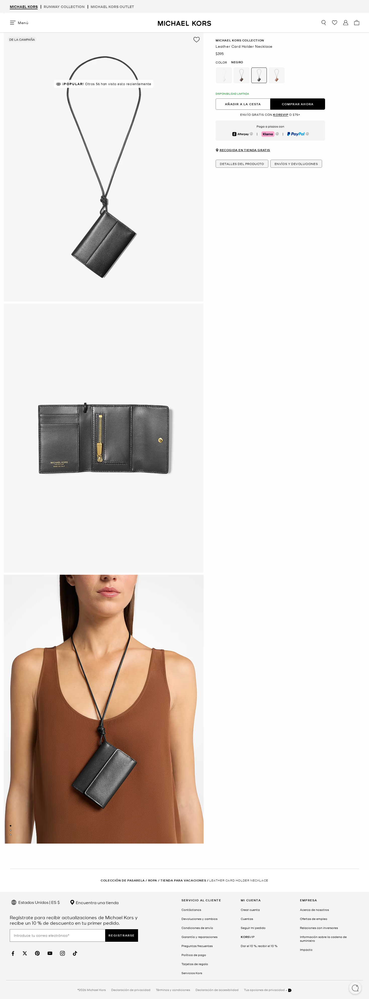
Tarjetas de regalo (194, 964)
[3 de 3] (10, 835)
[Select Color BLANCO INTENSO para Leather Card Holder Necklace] (224, 75)
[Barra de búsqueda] (323, 22)
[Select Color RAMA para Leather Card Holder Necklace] (276, 75)
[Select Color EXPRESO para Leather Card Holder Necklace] (241, 75)
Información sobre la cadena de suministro (323, 939)
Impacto (306, 950)
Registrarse (121, 935)
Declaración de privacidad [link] (130, 990)
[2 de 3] (10, 830)
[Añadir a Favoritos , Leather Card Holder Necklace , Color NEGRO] (197, 40)
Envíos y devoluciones (296, 164)
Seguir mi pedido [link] (253, 928)
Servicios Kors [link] (191, 973)
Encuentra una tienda (96, 902)
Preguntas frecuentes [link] (197, 946)
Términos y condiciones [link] (173, 990)
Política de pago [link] (193, 955)
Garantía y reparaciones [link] (199, 937)
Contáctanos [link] (191, 910)
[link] (12, 953)
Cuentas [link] (247, 919)
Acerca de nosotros (314, 910)
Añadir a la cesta (243, 104)
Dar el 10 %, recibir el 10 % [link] (259, 946)
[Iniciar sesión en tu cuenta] (345, 22)
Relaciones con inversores (319, 928)
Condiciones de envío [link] (197, 928)
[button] (355, 988)
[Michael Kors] (184, 22)
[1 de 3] (10, 826)
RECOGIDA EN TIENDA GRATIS (245, 150)
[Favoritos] (334, 22)
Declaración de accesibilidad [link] (217, 990)
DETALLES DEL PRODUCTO (242, 164)
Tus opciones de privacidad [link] (264, 990)
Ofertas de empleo (313, 919)
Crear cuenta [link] (250, 910)
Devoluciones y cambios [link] (199, 919)
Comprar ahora (298, 104)
